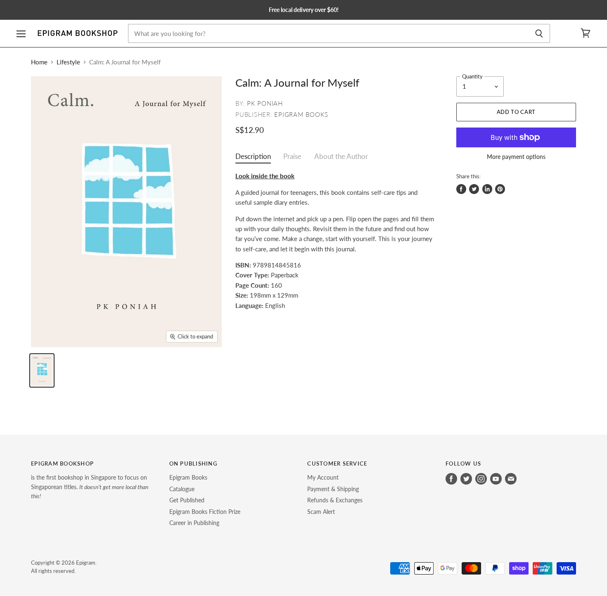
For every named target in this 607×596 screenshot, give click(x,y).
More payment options (516, 157)
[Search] (539, 33)
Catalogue (181, 488)
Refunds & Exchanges (335, 500)
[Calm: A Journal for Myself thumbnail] (42, 370)
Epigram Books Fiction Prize (204, 511)
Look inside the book (264, 176)
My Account (323, 477)
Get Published (186, 500)
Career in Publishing (194, 522)
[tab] (253, 158)
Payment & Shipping (333, 488)
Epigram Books (301, 114)
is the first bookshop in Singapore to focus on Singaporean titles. (89, 486)
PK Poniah (265, 103)
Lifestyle (68, 62)
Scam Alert (321, 511)
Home (39, 62)
